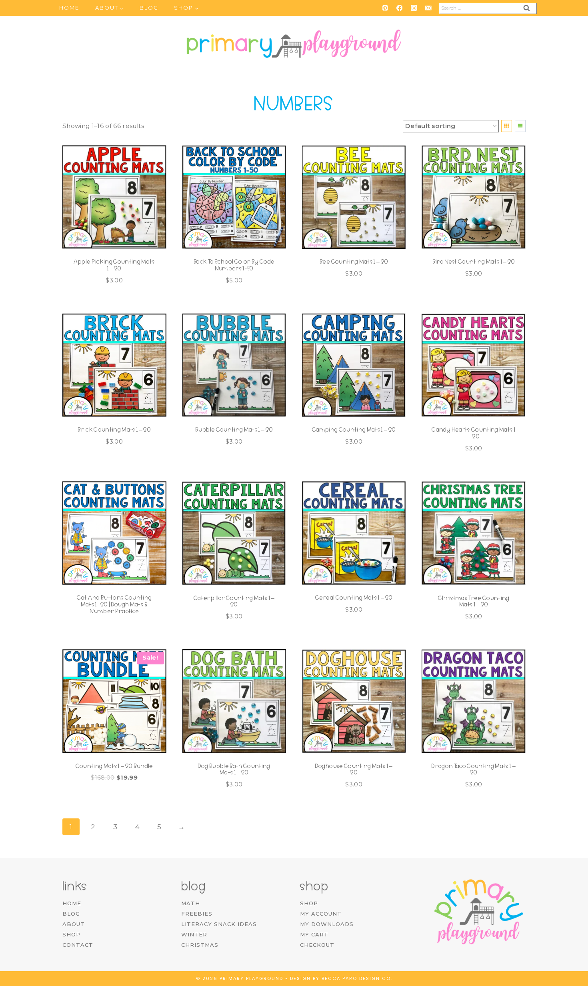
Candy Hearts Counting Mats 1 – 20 (474, 433)
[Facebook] (399, 8)
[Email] (428, 8)
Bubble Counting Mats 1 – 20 (234, 429)
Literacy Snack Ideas (219, 924)
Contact (77, 945)
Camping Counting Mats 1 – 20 (354, 429)
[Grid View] (506, 126)
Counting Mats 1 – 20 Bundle (114, 766)
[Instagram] (414, 8)
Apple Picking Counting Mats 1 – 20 (114, 265)
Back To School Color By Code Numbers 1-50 (234, 265)
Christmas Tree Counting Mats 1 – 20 (474, 601)
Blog (149, 7)
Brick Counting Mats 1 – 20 (114, 429)
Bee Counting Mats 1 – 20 (354, 261)
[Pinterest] (385, 8)
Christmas (199, 945)
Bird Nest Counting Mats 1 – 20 (473, 261)
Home (69, 7)
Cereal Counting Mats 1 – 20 (353, 597)
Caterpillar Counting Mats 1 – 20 (234, 601)
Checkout (317, 945)
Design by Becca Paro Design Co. (341, 978)
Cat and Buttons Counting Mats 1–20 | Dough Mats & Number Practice (114, 604)
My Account (321, 913)
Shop (71, 934)
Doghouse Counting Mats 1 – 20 (354, 769)
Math (190, 903)
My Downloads (327, 924)
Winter (194, 934)
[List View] (520, 126)
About (73, 924)
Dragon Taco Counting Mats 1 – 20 (474, 769)
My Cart (314, 934)
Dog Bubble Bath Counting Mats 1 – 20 (234, 769)
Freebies (196, 913)
